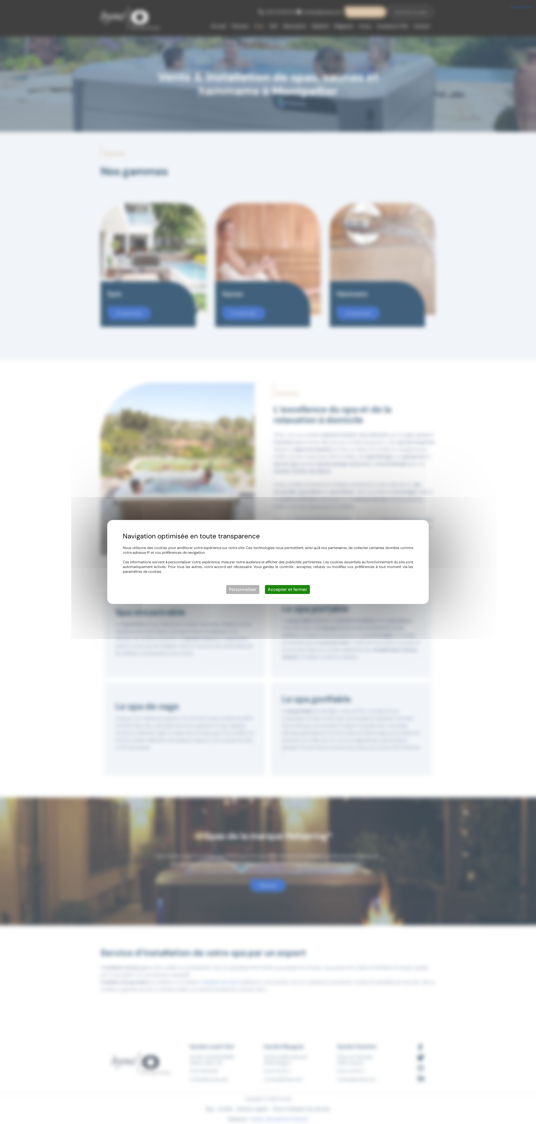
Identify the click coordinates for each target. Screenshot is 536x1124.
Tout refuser (521, 6)
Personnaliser (243, 589)
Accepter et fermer (287, 589)
